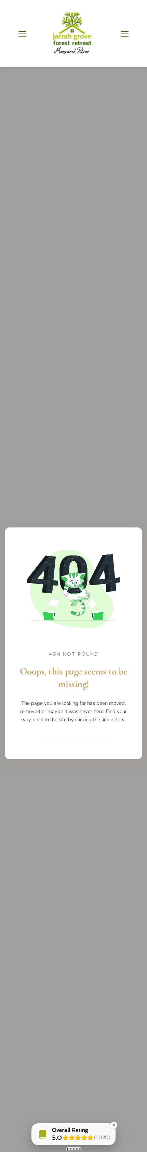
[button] (22, 34)
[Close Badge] (113, 1125)
